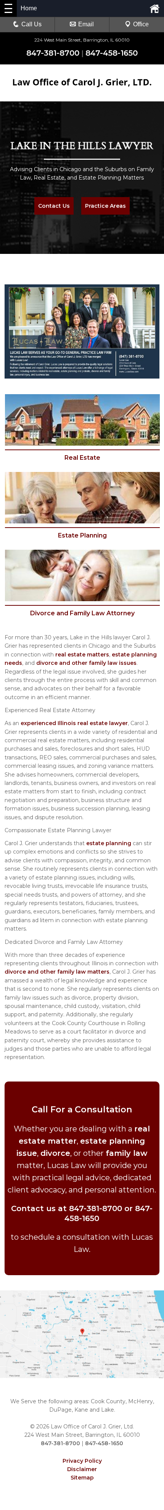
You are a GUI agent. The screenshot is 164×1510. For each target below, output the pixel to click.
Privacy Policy (82, 1460)
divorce (55, 1153)
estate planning (108, 843)
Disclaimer (82, 1469)
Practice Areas (105, 205)
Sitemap (82, 1477)
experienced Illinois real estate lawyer (74, 723)
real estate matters (82, 654)
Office (141, 24)
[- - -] (8, 8)
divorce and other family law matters (57, 971)
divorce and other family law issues (86, 663)
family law (126, 1153)
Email (86, 24)
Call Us (31, 24)
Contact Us (54, 205)
